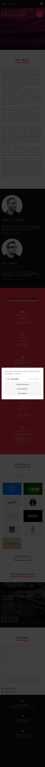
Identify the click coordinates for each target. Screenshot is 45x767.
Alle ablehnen (22, 393)
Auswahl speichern (22, 384)
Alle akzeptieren (22, 389)
